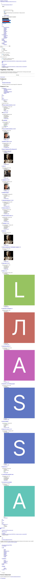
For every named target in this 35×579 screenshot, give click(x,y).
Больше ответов (6, 92)
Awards (3, 42)
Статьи (5, 32)
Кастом (5, 93)
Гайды (5, 556)
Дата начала (6, 90)
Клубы (3, 38)
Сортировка (4, 88)
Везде (4, 48)
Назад (3, 95)
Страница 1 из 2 (5, 99)
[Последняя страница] (2, 523)
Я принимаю (3, 578)
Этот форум (5, 50)
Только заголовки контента (7, 59)
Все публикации (6, 27)
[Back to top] (0, 536)
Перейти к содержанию (4, 0)
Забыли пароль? (6, 15)
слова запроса (6, 54)
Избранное (5, 37)
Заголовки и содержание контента (8, 58)
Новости (5, 552)
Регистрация (4, 23)
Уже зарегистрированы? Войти (7, 4)
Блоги (3, 39)
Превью (5, 29)
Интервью (5, 31)
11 (7, 112)
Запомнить (5, 12)
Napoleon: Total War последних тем (7, 530)
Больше (5, 33)
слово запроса (6, 55)
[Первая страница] (2, 94)
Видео (5, 30)
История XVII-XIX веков (6, 82)
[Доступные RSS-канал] (0, 528)
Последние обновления (7, 89)
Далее (3, 522)
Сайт (3, 26)
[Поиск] (9, 46)
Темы (4, 49)
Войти (5, 13)
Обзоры (5, 28)
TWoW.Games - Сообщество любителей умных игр (8, 1)
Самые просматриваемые (8, 91)
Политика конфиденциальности (7, 539)
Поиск (5, 36)
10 (14, 128)
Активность (4, 34)
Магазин (3, 40)
